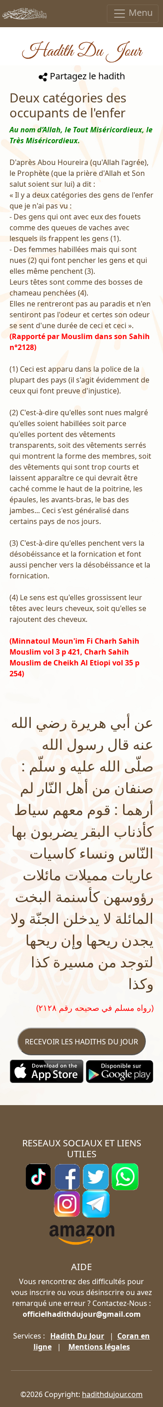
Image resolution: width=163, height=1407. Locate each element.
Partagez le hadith (86, 76)
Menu (139, 12)
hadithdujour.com (112, 1394)
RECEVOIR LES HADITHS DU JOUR (81, 1042)
